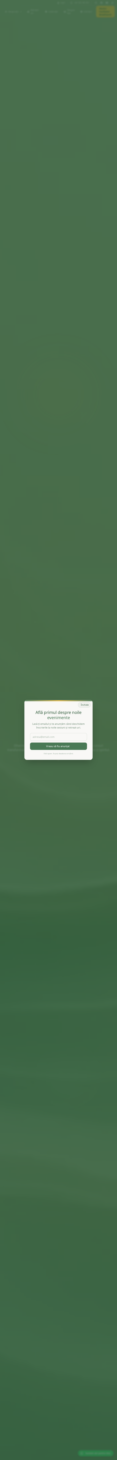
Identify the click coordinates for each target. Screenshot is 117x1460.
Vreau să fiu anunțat (58, 746)
